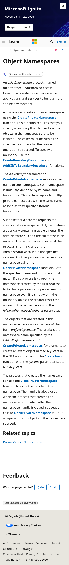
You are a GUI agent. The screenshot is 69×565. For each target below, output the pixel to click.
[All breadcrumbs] (6, 50)
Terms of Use (51, 554)
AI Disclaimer (11, 543)
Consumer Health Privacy (19, 554)
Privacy (25, 549)
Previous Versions (36, 543)
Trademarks (10, 559)
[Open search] (51, 41)
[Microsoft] (34, 41)
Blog (55, 543)
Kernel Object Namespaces (22, 442)
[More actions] (62, 50)
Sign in (61, 41)
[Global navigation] (4, 41)
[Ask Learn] (56, 50)
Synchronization (23, 50)
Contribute (10, 549)
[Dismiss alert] (63, 6)
